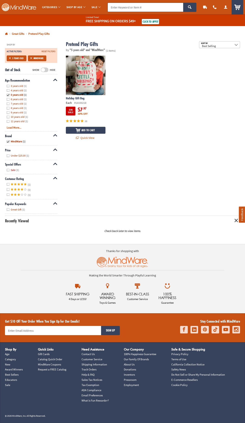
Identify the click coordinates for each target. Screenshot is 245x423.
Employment (131, 385)
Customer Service (92, 359)
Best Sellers (12, 374)
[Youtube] (226, 329)
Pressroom (130, 380)
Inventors (129, 374)
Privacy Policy (179, 354)
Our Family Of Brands (136, 359)
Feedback (242, 214)
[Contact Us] (215, 7)
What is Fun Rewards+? (95, 400)
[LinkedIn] (194, 329)
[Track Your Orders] (205, 7)
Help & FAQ (88, 374)
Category (10, 359)
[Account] (226, 7)
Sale (7, 385)
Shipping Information (94, 364)
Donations (130, 369)
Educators (11, 380)
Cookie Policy (179, 385)
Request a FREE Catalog (52, 369)
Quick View (87, 138)
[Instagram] (236, 329)
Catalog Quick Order (50, 359)
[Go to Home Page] (6, 34)
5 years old (18, 58)
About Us (129, 364)
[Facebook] (184, 329)
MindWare (38, 58)
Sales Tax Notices (92, 380)
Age (7, 354)
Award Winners (14, 369)
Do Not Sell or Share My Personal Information (198, 374)
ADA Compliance (91, 390)
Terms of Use (178, 359)
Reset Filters (48, 51)
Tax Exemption (90, 385)
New (7, 364)
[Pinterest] (205, 329)
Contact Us (88, 354)
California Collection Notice (187, 364)
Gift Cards (44, 354)
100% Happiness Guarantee (140, 354)
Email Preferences (92, 395)
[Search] (189, 7)
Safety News (178, 369)
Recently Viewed (17, 221)
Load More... (14, 127)
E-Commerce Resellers (184, 380)
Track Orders (89, 369)
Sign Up (110, 330)
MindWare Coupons (49, 364)
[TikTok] (215, 329)
